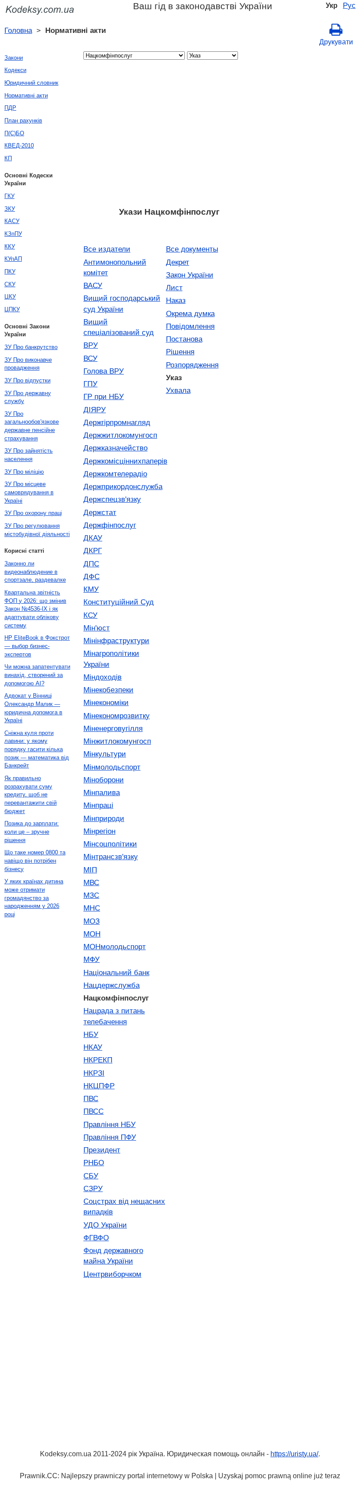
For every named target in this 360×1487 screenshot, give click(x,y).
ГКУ (9, 196)
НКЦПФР (99, 1085)
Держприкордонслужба (122, 486)
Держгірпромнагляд (116, 422)
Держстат (99, 512)
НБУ (90, 1034)
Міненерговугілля (113, 728)
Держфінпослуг (109, 525)
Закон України (189, 274)
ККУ (9, 246)
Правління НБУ (109, 1124)
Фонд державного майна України (113, 1255)
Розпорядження (192, 364)
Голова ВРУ (103, 371)
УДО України (105, 1225)
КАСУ (11, 221)
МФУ (91, 959)
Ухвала (178, 390)
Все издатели (106, 249)
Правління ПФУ (109, 1137)
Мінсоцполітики (110, 843)
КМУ (91, 589)
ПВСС (93, 1111)
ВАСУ (92, 285)
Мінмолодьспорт (111, 767)
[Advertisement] (169, 136)
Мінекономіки (106, 702)
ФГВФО (96, 1237)
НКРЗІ (93, 1073)
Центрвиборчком (112, 1274)
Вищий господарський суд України (121, 303)
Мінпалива (101, 792)
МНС (91, 908)
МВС (91, 882)
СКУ (9, 284)
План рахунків (23, 120)
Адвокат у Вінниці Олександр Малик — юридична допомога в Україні (33, 708)
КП (8, 158)
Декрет (177, 262)
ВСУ (90, 358)
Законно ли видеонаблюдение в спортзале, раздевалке (35, 571)
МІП (90, 869)
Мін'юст (96, 627)
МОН (92, 933)
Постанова (184, 339)
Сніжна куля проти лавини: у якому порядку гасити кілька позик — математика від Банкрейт (36, 749)
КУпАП (13, 259)
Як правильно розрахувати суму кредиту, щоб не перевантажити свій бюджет (30, 794)
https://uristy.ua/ (294, 1454)
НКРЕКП (97, 1059)
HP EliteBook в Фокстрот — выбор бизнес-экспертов (37, 645)
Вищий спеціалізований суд (118, 327)
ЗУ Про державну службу (27, 397)
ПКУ (9, 271)
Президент (101, 1149)
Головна (18, 30)
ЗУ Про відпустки (27, 380)
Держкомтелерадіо (115, 473)
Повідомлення (190, 326)
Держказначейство (115, 447)
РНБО (93, 1162)
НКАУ (92, 1047)
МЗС (91, 895)
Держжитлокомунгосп (120, 435)
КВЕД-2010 (19, 145)
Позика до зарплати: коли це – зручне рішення (31, 831)
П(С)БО (14, 133)
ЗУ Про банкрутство (31, 347)
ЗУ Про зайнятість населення (28, 454)
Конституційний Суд (118, 602)
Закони (13, 57)
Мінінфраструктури (116, 640)
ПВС (90, 1098)
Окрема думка (190, 313)
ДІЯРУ (94, 409)
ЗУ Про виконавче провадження (28, 363)
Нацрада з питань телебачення (114, 1016)
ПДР (10, 107)
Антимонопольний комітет (114, 267)
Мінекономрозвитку (116, 715)
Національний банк (116, 972)
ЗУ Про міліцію (24, 471)
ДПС (91, 563)
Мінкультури (104, 753)
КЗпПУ (13, 233)
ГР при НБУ (103, 396)
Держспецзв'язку (112, 499)
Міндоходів (102, 677)
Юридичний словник (31, 82)
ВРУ (90, 345)
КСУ (90, 615)
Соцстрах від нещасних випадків (124, 1206)
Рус (349, 5)
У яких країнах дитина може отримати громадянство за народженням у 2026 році (33, 898)
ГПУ (90, 383)
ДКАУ (92, 537)
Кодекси (15, 70)
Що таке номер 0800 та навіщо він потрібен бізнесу (34, 860)
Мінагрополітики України (111, 658)
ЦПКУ (12, 309)
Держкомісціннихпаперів (124, 461)
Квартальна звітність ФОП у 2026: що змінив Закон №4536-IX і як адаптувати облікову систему (35, 609)
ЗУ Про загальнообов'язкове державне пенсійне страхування (31, 426)
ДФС (91, 576)
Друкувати (336, 42)
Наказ (176, 300)
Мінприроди (103, 818)
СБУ (90, 1175)
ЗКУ (9, 208)
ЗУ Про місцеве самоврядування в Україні (29, 492)
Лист (174, 287)
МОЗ (91, 921)
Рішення (180, 351)
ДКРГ (92, 550)
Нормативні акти (26, 95)
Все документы (192, 249)
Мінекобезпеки (108, 689)
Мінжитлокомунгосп (117, 741)
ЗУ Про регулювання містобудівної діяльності (37, 529)
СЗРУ (93, 1188)
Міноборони (103, 779)
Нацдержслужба (111, 985)
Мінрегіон (99, 831)
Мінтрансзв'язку (110, 856)
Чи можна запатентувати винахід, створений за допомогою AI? (37, 674)
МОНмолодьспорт (114, 946)
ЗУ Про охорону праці (33, 513)
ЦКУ (10, 296)
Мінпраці (98, 805)
